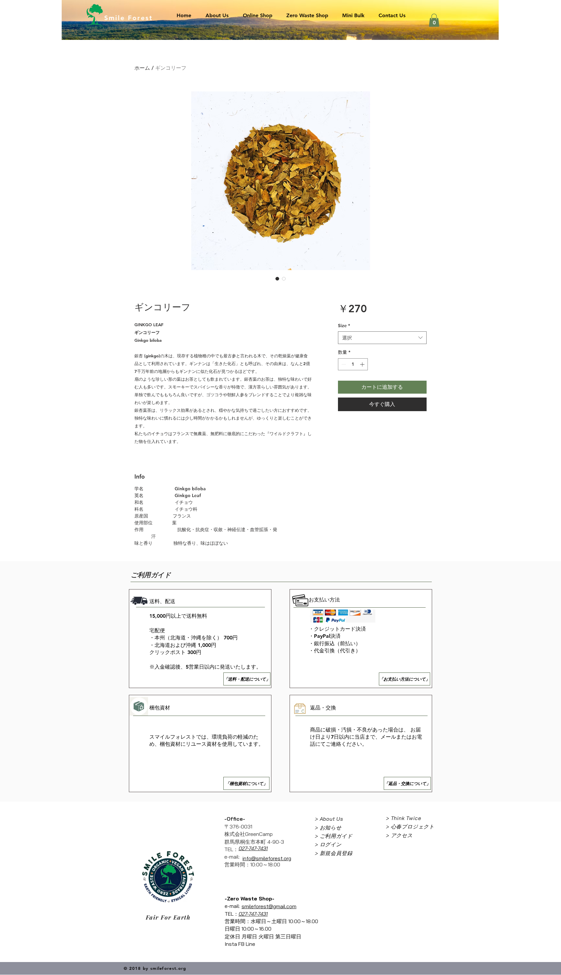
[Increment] (363, 364)
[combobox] (382, 337)
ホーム (142, 68)
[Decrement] (343, 364)
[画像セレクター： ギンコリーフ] (277, 278)
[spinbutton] (353, 364)
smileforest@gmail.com (269, 906)
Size (344, 325)
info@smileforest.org (267, 858)
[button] (434, 20)
